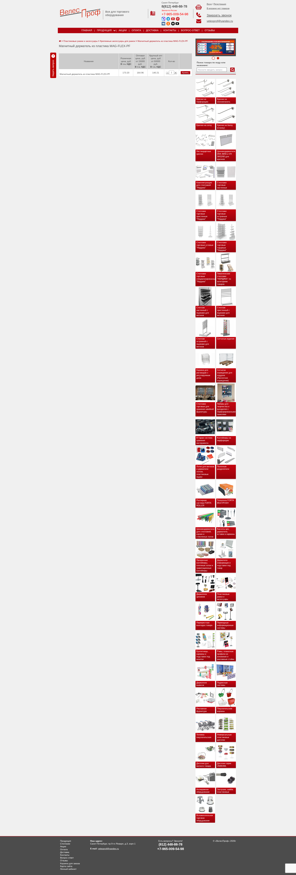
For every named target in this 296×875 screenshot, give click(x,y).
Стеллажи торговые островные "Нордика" (222, 215)
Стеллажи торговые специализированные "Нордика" (205, 277)
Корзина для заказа (70, 863)
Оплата (136, 30)
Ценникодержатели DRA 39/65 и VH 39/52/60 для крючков (226, 155)
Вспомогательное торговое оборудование (204, 818)
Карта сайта (66, 866)
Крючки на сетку (204, 125)
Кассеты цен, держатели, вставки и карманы (226, 531)
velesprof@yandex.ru (220, 21)
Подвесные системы (222, 684)
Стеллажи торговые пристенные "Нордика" (201, 215)
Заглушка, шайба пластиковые (225, 790)
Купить (185, 72)
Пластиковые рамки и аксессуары (223, 597)
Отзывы (210, 30)
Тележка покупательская (203, 736)
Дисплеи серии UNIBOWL (224, 764)
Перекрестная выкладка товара (204, 623)
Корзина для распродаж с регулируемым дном (203, 374)
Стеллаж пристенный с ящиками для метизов (223, 311)
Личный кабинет (68, 869)
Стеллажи (65, 843)
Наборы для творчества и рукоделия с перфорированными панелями (226, 409)
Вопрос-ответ (190, 30)
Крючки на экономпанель (223, 100)
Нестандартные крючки (203, 152)
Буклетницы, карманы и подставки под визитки (203, 655)
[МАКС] (163, 18)
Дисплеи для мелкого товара (203, 764)
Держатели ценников (201, 595)
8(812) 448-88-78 (174, 6)
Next (199, 46)
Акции (123, 30)
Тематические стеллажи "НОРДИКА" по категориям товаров (224, 278)
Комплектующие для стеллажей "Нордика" (204, 185)
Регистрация (220, 4)
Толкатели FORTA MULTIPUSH (225, 501)
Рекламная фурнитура (201, 709)
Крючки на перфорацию (202, 100)
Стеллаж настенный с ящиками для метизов (202, 311)
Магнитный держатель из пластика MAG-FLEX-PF (85, 74)
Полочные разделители (223, 467)
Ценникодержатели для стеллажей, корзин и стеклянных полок (205, 533)
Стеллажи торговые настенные (222, 185)
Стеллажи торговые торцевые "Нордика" (221, 246)
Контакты (169, 30)
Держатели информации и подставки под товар (224, 564)
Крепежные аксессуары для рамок (117, 41)
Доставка (152, 30)
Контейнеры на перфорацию (224, 439)
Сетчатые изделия (225, 339)
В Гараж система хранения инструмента (204, 440)
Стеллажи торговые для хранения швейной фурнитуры (205, 408)
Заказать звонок (219, 15)
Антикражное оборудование (203, 790)
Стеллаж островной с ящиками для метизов (202, 343)
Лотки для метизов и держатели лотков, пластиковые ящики (205, 471)
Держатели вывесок (201, 684)
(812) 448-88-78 (170, 844)
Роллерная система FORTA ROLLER (203, 503)
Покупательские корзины (224, 709)
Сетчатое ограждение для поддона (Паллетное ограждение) (224, 375)
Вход (209, 4)
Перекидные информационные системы (225, 625)
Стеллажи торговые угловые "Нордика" (204, 245)
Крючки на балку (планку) (225, 126)
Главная (86, 30)
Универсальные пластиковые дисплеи (224, 737)
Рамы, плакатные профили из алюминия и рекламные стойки (225, 655)
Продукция (104, 30)
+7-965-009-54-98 (175, 14)
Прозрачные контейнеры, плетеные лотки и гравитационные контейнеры (204, 565)
